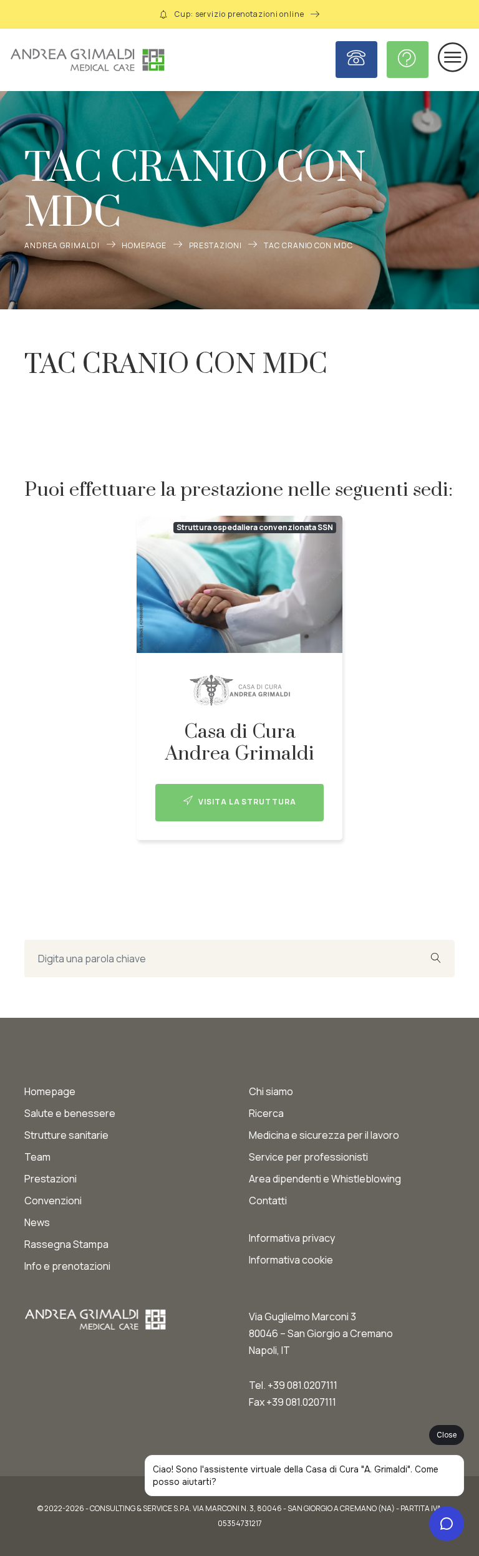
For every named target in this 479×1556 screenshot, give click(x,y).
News (37, 1222)
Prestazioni (215, 245)
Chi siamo (271, 1091)
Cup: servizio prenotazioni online (239, 14)
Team (37, 1157)
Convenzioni (53, 1200)
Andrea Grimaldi (62, 245)
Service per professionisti (308, 1157)
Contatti (268, 1200)
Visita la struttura (246, 801)
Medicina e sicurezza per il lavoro (324, 1135)
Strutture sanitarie (66, 1135)
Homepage (144, 245)
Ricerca (266, 1113)
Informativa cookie (291, 1260)
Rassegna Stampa (66, 1244)
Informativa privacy (292, 1238)
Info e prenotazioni (67, 1266)
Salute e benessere (69, 1113)
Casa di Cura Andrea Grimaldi (239, 743)
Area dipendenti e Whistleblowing (325, 1179)
